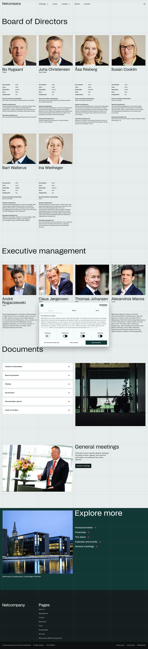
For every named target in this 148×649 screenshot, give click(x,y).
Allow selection (74, 342)
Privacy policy (120, 645)
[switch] (65, 336)
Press (41, 626)
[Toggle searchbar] (145, 4)
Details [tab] (74, 310)
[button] (43, 4)
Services (42, 634)
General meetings (83, 466)
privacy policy (94, 327)
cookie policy (44, 327)
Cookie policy (131, 645)
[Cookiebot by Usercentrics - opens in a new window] (100, 305)
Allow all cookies (96, 342)
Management (43, 613)
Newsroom (42, 621)
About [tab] (97, 310)
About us (42, 609)
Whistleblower (141, 645)
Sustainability (43, 630)
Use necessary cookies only (51, 342)
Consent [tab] (50, 310)
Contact (41, 617)
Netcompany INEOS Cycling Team (50, 638)
